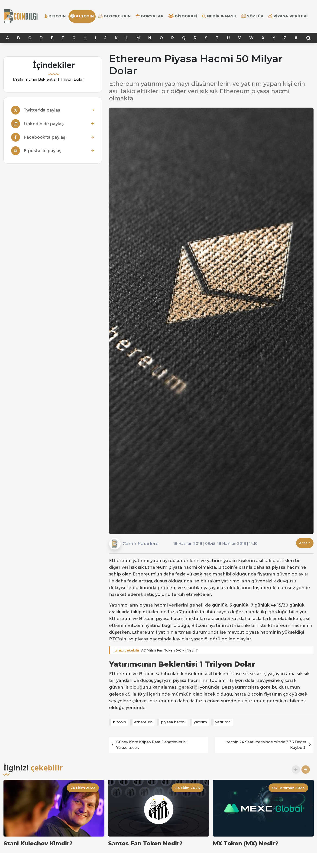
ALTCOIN (85, 16)
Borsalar (152, 16)
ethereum (143, 722)
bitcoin (119, 722)
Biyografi (186, 16)
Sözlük (255, 16)
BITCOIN (57, 16)
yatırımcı (223, 722)
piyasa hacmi (173, 722)
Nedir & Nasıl (222, 16)
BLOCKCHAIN (117, 16)
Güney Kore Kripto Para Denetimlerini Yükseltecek (151, 745)
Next (303, 769)
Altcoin (305, 543)
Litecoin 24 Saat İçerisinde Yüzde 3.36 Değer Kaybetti (264, 745)
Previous (294, 769)
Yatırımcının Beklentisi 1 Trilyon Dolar (49, 79)
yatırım (200, 722)
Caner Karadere (140, 543)
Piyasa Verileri (290, 16)
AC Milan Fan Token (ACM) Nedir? (155, 650)
